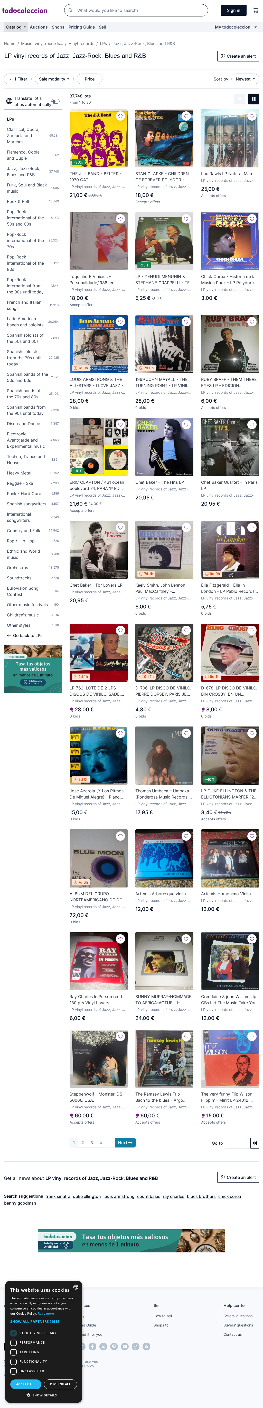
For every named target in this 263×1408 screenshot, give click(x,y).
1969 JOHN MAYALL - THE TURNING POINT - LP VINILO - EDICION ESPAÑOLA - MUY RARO (163, 383)
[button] (43, 1321)
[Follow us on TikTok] (135, 1346)
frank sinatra (57, 1196)
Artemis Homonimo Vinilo (226, 893)
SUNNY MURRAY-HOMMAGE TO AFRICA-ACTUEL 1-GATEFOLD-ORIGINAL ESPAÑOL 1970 (163, 1000)
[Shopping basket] (256, 10)
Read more (46, 1313)
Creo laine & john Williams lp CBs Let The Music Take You (229, 999)
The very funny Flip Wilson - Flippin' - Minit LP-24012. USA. (228, 1097)
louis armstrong (119, 1196)
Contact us (232, 1334)
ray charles (173, 1196)
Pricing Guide (82, 27)
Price (90, 79)
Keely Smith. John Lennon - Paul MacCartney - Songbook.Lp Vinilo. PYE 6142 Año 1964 (161, 588)
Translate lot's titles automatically (32, 101)
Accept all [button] (25, 1384)
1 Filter (20, 79)
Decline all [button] (60, 1384)
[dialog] (43, 1342)
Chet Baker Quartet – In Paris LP (229, 485)
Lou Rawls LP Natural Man (226, 173)
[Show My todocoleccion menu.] (255, 27)
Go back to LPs (28, 635)
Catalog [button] (14, 27)
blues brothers (201, 1196)
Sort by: (221, 79)
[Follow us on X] (103, 1346)
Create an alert (241, 56)
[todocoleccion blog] (146, 1346)
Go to (217, 1143)
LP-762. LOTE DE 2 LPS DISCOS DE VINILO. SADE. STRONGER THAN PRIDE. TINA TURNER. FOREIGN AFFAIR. (95, 691)
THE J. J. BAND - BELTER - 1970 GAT (95, 176)
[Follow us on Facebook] (92, 1346)
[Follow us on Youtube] (125, 1346)
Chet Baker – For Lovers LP (96, 585)
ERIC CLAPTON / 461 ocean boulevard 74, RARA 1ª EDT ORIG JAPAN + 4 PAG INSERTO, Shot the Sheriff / (97, 485)
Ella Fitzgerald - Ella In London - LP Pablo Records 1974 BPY (228, 588)
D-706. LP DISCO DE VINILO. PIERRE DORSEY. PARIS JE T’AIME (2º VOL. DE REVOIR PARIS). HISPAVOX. (163, 691)
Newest (244, 79)
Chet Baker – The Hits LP (159, 482)
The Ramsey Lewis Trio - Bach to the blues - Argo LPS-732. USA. (159, 1097)
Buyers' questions (238, 1325)
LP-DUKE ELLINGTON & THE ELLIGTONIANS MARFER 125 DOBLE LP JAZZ (229, 794)
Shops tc (161, 1325)
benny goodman (20, 1203)
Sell (102, 27)
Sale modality (52, 79)
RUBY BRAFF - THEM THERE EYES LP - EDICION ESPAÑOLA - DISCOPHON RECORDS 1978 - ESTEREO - (229, 383)
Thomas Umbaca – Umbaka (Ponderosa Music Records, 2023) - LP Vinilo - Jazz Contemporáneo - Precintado (163, 794)
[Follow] (120, 116)
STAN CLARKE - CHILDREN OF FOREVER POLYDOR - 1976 (162, 177)
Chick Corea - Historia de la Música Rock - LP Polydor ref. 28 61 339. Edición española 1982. (230, 280)
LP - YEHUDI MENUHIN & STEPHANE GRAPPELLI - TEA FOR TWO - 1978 (164, 280)
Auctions (39, 27)
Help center (234, 1305)
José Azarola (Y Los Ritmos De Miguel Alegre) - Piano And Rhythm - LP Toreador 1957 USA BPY (97, 794)
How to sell (163, 1316)
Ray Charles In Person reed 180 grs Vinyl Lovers (96, 999)
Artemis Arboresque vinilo (160, 893)
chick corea (229, 1196)
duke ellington (87, 1196)
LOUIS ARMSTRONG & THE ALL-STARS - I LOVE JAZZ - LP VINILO (96, 383)
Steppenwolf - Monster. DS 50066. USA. (96, 1097)
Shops (58, 27)
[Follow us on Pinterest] (114, 1346)
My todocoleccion (232, 27)
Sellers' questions (237, 1316)
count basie (148, 1196)
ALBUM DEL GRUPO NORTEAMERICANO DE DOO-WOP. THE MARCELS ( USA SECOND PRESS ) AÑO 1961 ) (98, 897)
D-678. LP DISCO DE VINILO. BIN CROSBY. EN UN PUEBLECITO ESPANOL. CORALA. (229, 691)
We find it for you (88, 1334)
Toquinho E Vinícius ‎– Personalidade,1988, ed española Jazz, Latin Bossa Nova (96, 280)
